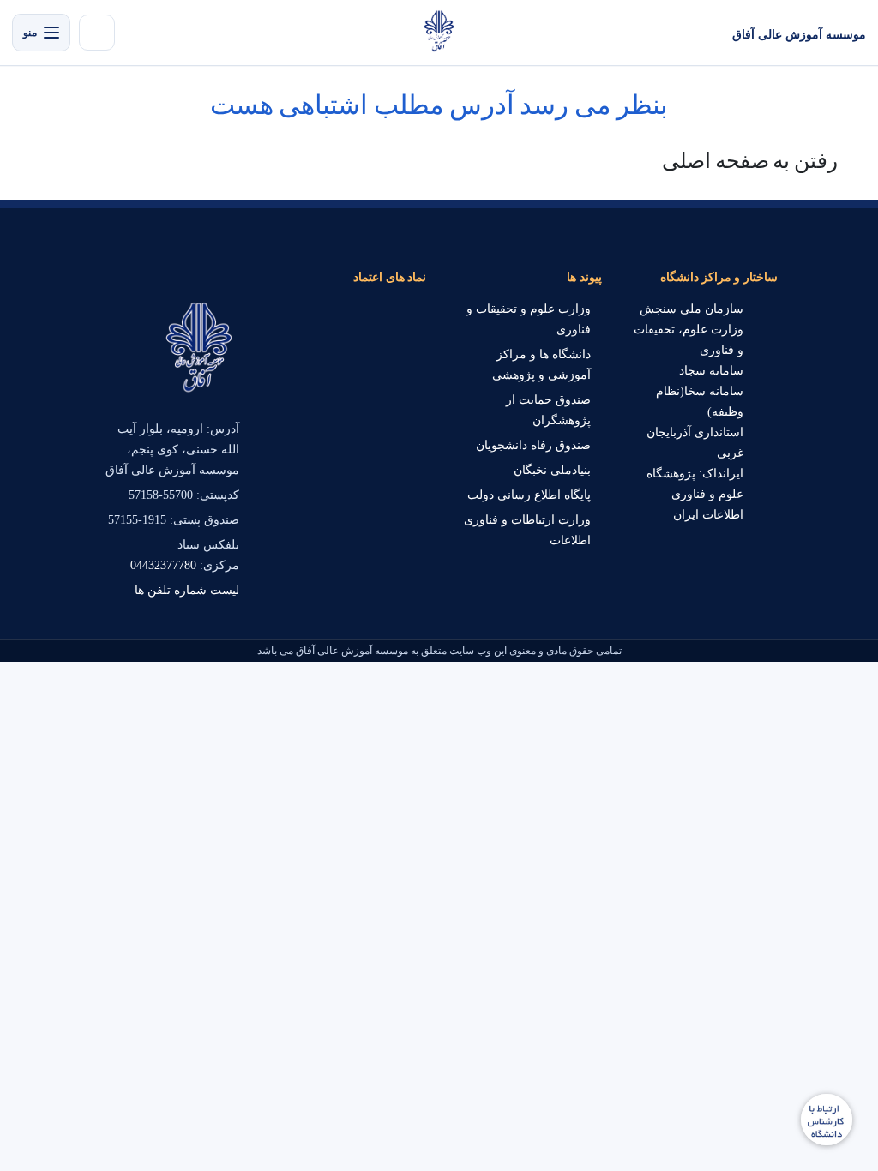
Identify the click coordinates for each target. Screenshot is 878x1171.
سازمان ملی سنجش (691, 309)
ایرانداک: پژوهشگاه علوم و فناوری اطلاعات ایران (694, 494)
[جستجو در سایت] (97, 33)
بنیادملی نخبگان (552, 470)
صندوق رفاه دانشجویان (533, 445)
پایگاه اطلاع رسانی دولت (529, 495)
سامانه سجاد (711, 370)
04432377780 (163, 565)
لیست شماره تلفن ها (187, 590)
